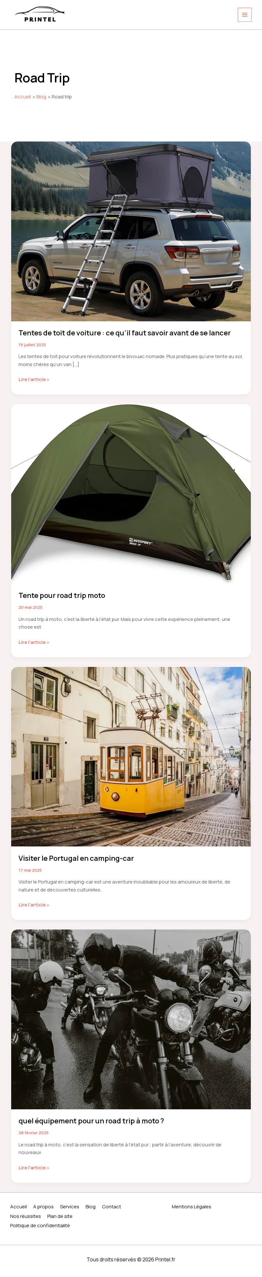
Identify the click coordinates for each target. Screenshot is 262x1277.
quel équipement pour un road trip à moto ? (91, 1121)
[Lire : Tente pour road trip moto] (131, 493)
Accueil (18, 1206)
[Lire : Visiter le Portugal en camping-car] (131, 756)
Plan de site (60, 1216)
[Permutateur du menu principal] (245, 15)
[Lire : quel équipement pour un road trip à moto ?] (131, 1019)
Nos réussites (25, 1216)
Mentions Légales (191, 1206)
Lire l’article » (34, 380)
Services (69, 1206)
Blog (91, 1206)
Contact (111, 1206)
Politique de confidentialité (40, 1225)
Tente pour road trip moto (62, 595)
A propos (43, 1206)
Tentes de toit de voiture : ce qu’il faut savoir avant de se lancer (125, 333)
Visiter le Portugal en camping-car (76, 858)
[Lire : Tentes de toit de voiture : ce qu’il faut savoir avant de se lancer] (131, 230)
